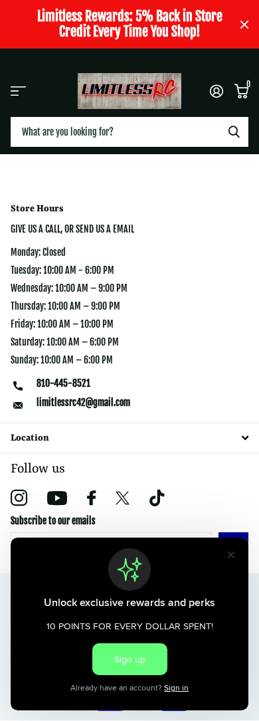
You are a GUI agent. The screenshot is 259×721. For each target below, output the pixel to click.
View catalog (18, 90)
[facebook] (91, 497)
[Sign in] (216, 91)
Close (244, 24)
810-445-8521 (63, 383)
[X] (123, 498)
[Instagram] (19, 498)
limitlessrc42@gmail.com (83, 402)
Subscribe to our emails (53, 520)
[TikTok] (156, 498)
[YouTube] (57, 498)
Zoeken (233, 132)
